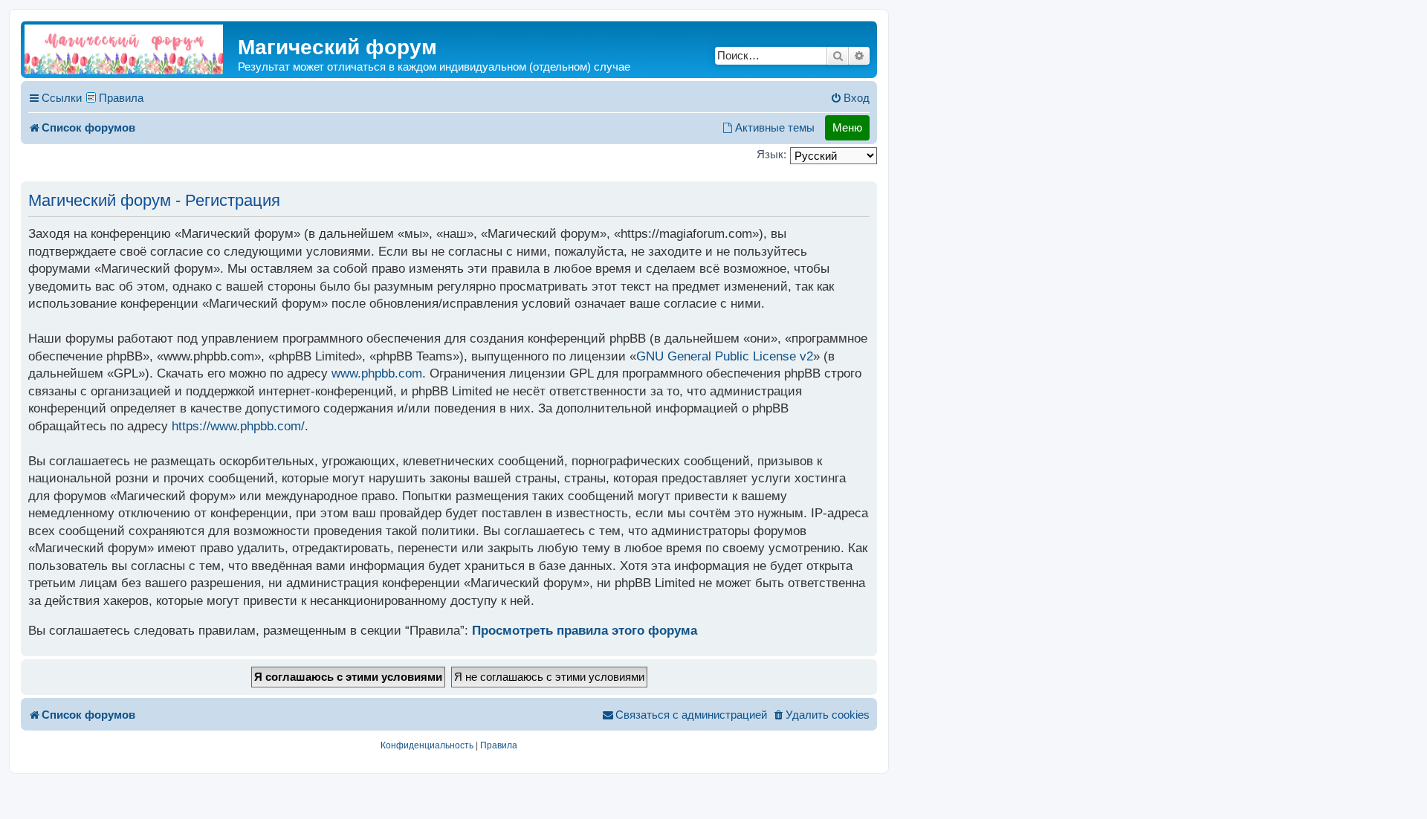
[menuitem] (850, 98)
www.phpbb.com (376, 373)
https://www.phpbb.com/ (238, 426)
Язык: (771, 154)
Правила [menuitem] (121, 97)
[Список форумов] (124, 49)
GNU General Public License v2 (724, 356)
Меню (847, 127)
